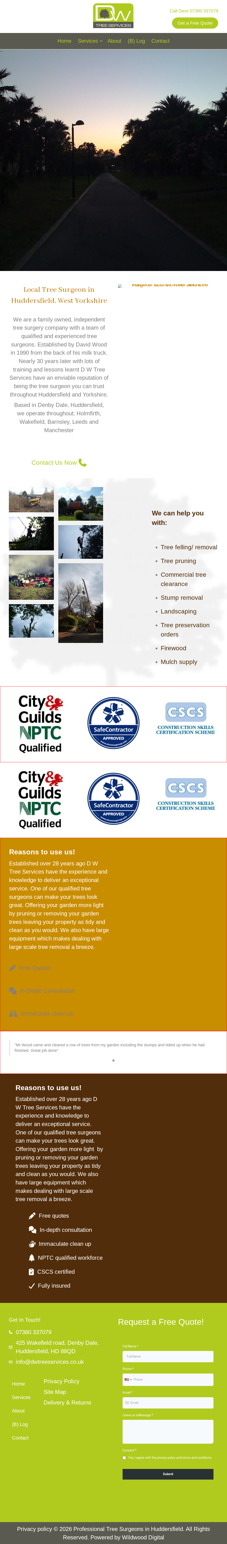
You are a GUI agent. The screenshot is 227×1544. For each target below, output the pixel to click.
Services (88, 41)
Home (64, 41)
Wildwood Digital (143, 1537)
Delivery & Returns (67, 1402)
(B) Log (136, 41)
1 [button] (113, 1060)
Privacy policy (34, 1529)
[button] (101, 41)
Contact (160, 41)
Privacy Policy (61, 1381)
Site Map (55, 1392)
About (114, 41)
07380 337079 (204, 10)
